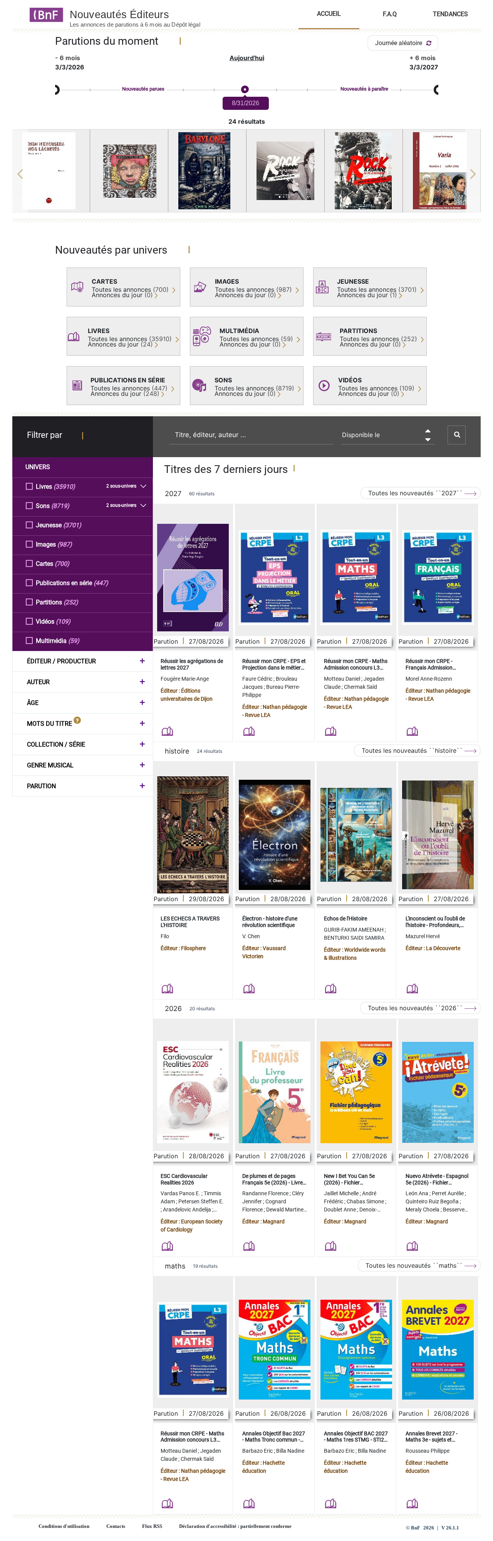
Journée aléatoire (399, 43)
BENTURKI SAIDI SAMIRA (354, 938)
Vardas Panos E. (181, 1193)
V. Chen (251, 936)
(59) (73, 640)
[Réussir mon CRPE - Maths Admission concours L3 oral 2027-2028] (356, 577)
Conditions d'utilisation (64, 1526)
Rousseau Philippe (427, 1451)
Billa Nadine (290, 1451)
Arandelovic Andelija (187, 1209)
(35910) (64, 486)
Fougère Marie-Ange (185, 679)
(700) (62, 563)
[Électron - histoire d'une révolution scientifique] (274, 835)
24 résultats (246, 121)
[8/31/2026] (244, 89)
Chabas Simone (366, 1201)
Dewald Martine (285, 1209)
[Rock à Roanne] (285, 170)
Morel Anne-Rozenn (429, 679)
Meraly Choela (423, 1209)
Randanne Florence (266, 1193)
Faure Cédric (257, 679)
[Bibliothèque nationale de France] (44, 14)
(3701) (72, 525)
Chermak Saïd (360, 687)
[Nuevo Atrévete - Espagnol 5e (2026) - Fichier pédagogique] (438, 1092)
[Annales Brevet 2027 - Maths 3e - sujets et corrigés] (438, 1350)
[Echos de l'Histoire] (356, 835)
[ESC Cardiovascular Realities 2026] (193, 1092)
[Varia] (442, 170)
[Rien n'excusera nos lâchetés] (51, 170)
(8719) (60, 506)
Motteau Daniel (342, 679)
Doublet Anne (340, 1209)
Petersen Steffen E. (201, 1201)
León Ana (417, 1193)
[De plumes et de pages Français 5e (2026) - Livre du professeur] (274, 1092)
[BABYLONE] (207, 170)
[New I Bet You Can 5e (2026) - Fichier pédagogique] (356, 1092)
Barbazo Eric (258, 1451)
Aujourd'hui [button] (247, 58)
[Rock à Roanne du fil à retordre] (363, 170)
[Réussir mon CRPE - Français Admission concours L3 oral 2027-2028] (438, 577)
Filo (165, 936)
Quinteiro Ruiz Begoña (433, 1201)
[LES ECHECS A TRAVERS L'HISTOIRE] (193, 834)
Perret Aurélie (448, 1193)
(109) (63, 621)
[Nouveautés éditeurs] (142, 14)
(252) (71, 602)
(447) (101, 583)
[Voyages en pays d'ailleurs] (129, 171)
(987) (64, 544)
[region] (246, 174)
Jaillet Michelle (342, 1193)
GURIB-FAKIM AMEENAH (354, 930)
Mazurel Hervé (423, 936)
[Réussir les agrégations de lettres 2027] (193, 577)
